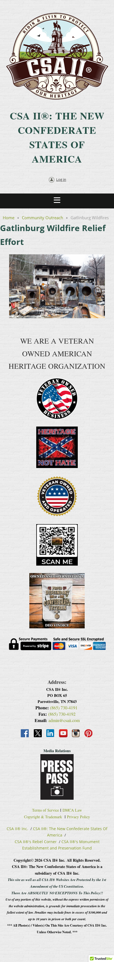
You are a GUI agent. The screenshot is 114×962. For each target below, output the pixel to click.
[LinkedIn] (50, 733)
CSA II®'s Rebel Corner (36, 841)
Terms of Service (45, 810)
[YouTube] (63, 733)
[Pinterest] (88, 733)
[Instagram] (76, 733)
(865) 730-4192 (62, 714)
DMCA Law (72, 810)
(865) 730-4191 (63, 707)
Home (8, 217)
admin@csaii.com (64, 720)
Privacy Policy (78, 816)
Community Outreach (42, 217)
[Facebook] (25, 733)
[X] (37, 733)
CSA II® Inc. (17, 828)
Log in (61, 179)
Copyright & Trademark (43, 816)
